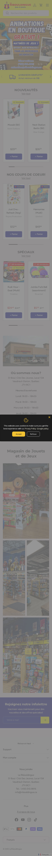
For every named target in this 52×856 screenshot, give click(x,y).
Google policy (43, 428)
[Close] (49, 417)
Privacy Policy (30, 428)
